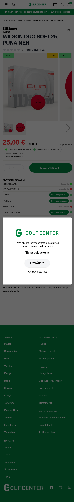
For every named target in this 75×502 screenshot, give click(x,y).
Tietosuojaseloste (37, 252)
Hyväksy (37, 263)
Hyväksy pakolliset (37, 271)
